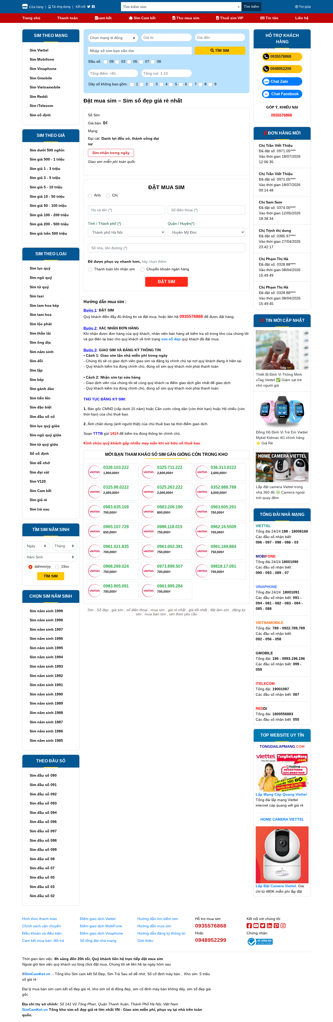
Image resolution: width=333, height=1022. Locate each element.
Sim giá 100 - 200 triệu (49, 215)
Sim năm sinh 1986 (46, 731)
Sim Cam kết (144, 18)
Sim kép (37, 380)
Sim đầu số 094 (43, 812)
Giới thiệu (145, 940)
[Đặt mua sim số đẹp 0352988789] (203, 491)
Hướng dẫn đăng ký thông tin (161, 933)
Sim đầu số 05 (42, 877)
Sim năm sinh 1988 (46, 713)
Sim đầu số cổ (42, 416)
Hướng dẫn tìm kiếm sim (157, 919)
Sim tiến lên (40, 398)
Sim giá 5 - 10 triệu (46, 187)
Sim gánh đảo (42, 389)
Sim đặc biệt (41, 407)
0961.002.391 (170, 546)
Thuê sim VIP (231, 18)
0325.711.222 (169, 467)
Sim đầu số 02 (42, 896)
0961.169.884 (223, 546)
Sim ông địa (40, 342)
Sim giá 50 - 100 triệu (48, 205)
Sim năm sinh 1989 (46, 703)
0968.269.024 (116, 566)
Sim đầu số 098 (43, 840)
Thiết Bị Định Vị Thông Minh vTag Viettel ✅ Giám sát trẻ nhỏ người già (279, 379)
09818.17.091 (223, 566)
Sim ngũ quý (41, 278)
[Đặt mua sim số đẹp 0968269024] (95, 570)
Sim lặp (36, 370)
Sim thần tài (40, 333)
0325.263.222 (170, 487)
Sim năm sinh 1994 (46, 657)
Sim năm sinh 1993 (46, 666)
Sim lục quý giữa (45, 426)
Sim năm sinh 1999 (46, 611)
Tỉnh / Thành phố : (105, 223)
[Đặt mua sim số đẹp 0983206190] (149, 511)
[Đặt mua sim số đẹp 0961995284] (149, 590)
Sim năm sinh (42, 352)
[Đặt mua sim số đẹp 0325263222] (149, 491)
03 (123, 61)
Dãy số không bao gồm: (108, 84)
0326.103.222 (116, 467)
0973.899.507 (170, 566)
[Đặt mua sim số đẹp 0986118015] (149, 531)
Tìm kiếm (251, 6)
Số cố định (39, 453)
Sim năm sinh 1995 (46, 648)
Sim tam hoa (41, 314)
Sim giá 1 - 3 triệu (45, 169)
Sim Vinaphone (43, 69)
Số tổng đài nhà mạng (98, 940)
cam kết (105, 18)
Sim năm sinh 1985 (46, 740)
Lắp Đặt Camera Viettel (276, 886)
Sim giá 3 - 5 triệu (45, 178)
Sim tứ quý (39, 287)
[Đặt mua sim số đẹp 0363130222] (203, 471)
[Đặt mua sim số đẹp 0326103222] (95, 471)
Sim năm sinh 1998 (46, 620)
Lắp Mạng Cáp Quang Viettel (281, 794)
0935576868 (280, 56)
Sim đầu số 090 (43, 775)
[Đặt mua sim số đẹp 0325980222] (95, 491)
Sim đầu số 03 (42, 887)
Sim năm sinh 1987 (46, 722)
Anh (97, 195)
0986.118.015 (169, 527)
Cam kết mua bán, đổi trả (43, 940)
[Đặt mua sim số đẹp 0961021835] (95, 551)
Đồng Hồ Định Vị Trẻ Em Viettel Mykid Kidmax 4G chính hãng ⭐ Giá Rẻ (282, 437)
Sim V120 (38, 481)
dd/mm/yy (43, 566)
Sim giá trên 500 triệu (48, 233)
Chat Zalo (279, 81)
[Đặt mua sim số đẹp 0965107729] (95, 531)
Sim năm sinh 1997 (46, 629)
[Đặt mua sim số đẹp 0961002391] (149, 551)
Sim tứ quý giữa (44, 444)
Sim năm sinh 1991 (46, 685)
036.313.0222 (223, 467)
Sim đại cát (39, 472)
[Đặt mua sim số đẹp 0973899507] (149, 570)
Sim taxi (37, 296)
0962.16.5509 (223, 527)
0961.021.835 (116, 546)
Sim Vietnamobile (45, 87)
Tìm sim (51, 576)
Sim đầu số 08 (42, 859)
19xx (65, 566)
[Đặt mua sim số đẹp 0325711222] (149, 471)
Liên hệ (302, 18)
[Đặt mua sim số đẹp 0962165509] (203, 531)
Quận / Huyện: (182, 223)
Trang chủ (31, 18)
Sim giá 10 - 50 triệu (47, 196)
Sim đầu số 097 (43, 831)
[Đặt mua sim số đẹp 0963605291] (203, 511)
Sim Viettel (39, 50)
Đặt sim (166, 281)
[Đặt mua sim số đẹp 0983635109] (95, 511)
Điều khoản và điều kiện (42, 933)
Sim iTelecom (41, 106)
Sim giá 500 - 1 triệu (47, 159)
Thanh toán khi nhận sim (114, 269)
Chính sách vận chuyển (41, 926)
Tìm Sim (222, 50)
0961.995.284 (170, 586)
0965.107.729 (116, 527)
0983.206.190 (170, 507)
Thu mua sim (187, 18)
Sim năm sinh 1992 (46, 676)
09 (112, 61)
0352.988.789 (223, 487)
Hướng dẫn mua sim (154, 926)
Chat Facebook (284, 94)
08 (159, 61)
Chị (115, 195)
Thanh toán (67, 18)
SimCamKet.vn (37, 974)
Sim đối (36, 361)
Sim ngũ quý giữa (45, 435)
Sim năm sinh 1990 (46, 694)
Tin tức (271, 18)
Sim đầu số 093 (43, 803)
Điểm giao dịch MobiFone (101, 926)
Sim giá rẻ (38, 500)
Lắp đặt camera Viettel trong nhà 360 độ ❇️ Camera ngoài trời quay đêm (280, 492)
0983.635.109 (116, 507)
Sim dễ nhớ (40, 463)
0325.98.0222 (116, 487)
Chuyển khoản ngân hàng (167, 269)
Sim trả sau (39, 509)
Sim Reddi (39, 96)
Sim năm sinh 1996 (46, 638)
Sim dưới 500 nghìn (47, 150)
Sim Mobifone (42, 59)
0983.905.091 (116, 586)
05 (135, 61)
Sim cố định (40, 115)
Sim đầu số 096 (43, 822)
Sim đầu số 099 (43, 849)
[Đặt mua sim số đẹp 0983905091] (95, 590)
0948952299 (280, 68)
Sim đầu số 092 (43, 794)
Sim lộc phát (41, 324)
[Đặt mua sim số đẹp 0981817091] (203, 570)
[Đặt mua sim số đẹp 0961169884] (203, 551)
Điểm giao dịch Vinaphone (101, 933)
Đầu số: (94, 61)
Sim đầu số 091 (43, 785)
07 (147, 61)
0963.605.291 (223, 507)
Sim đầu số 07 (42, 868)
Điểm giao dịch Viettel (98, 919)
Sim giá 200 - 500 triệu (49, 224)
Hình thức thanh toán (39, 919)
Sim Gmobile (41, 78)
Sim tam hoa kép (44, 305)
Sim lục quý (40, 268)
